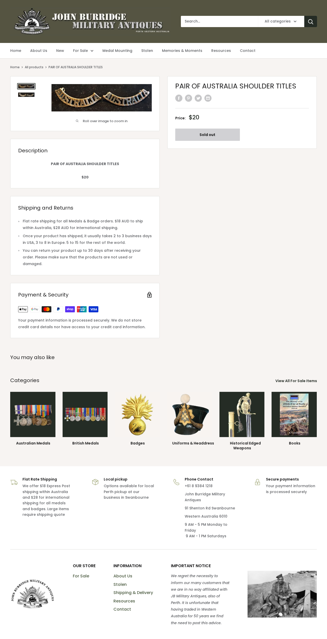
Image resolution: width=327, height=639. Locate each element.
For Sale (81, 576)
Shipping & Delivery (133, 593)
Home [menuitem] (15, 50)
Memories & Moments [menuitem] (182, 50)
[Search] (310, 21)
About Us (122, 576)
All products (34, 67)
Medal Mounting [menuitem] (117, 50)
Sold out (207, 134)
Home (15, 67)
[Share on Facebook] (178, 98)
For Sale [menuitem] (80, 50)
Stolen (120, 584)
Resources (124, 601)
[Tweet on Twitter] (198, 98)
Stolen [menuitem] (147, 50)
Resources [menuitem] (221, 50)
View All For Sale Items (296, 380)
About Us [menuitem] (38, 50)
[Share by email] (208, 98)
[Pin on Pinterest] (188, 98)
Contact (122, 609)
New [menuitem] (60, 50)
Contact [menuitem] (247, 50)
